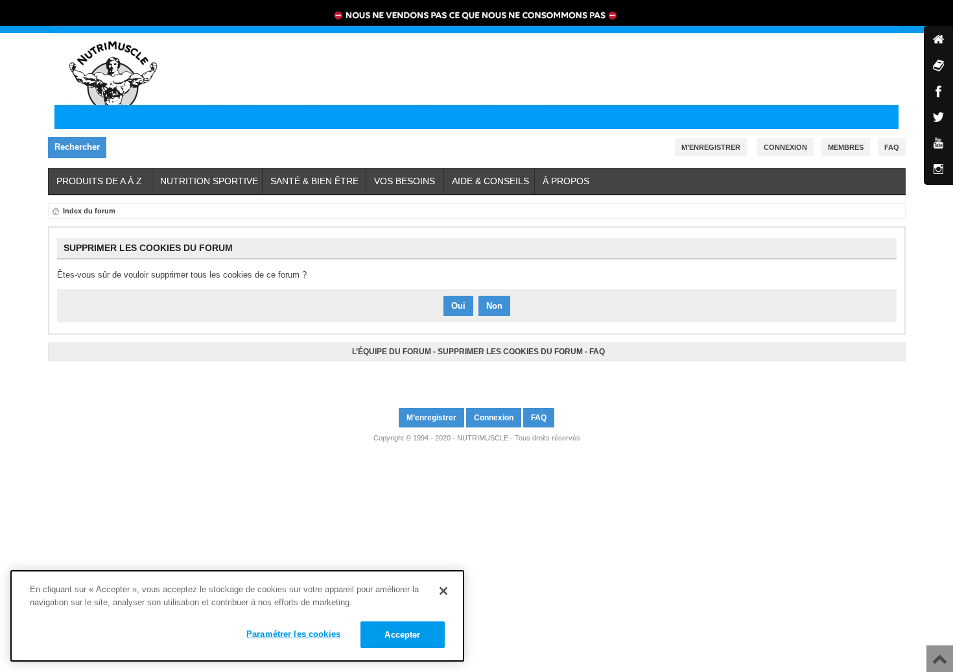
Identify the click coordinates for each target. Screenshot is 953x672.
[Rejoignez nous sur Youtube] (478, 379)
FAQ (597, 351)
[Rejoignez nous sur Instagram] (482, 379)
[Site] (938, 40)
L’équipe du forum (391, 351)
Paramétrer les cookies (293, 634)
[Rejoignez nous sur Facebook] (470, 379)
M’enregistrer (710, 147)
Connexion (785, 147)
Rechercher (77, 147)
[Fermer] (443, 591)
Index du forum (89, 211)
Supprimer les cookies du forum (510, 351)
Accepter (402, 635)
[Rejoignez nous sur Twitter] (474, 379)
